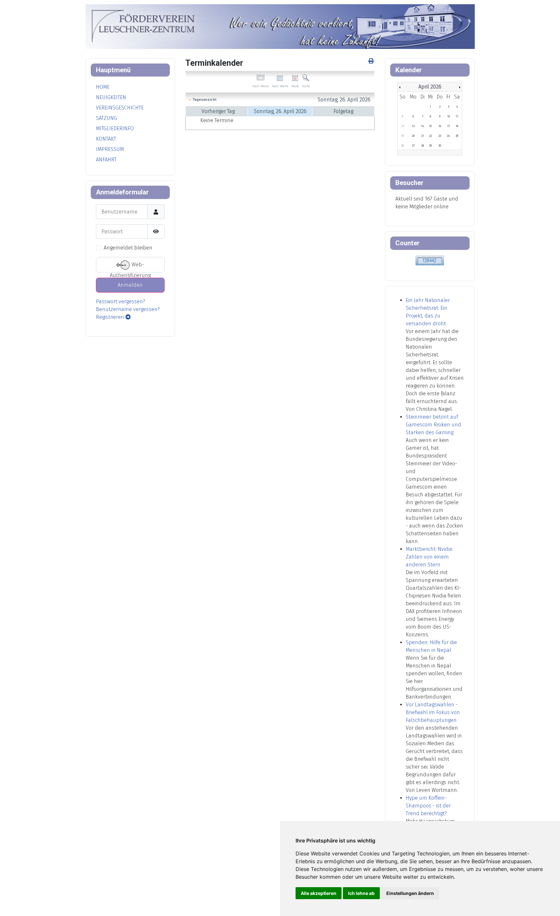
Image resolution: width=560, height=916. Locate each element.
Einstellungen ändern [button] (410, 893)
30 (439, 145)
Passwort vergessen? (120, 301)
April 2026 (429, 87)
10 (448, 116)
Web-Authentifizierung (130, 267)
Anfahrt (106, 160)
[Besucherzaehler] (429, 260)
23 (439, 135)
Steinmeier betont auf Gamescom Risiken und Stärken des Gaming (433, 424)
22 (430, 135)
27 (413, 145)
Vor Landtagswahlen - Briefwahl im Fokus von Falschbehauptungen (433, 712)
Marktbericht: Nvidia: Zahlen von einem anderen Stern (429, 557)
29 (430, 145)
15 (430, 126)
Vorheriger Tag (218, 111)
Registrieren (110, 317)
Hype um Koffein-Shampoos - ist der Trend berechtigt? (428, 806)
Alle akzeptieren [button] (318, 893)
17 (448, 126)
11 (457, 116)
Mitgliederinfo (115, 128)
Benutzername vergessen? (128, 309)
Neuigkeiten (111, 97)
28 (422, 145)
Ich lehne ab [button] (361, 893)
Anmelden (130, 285)
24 (448, 135)
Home (103, 87)
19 (402, 135)
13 (413, 126)
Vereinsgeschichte (120, 108)
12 (402, 126)
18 (457, 126)
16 (439, 126)
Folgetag (343, 111)
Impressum (110, 149)
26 (402, 145)
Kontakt (106, 139)
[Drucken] (371, 61)
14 (422, 126)
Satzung (106, 118)
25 (457, 135)
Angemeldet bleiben (128, 248)
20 (413, 135)
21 (422, 135)
